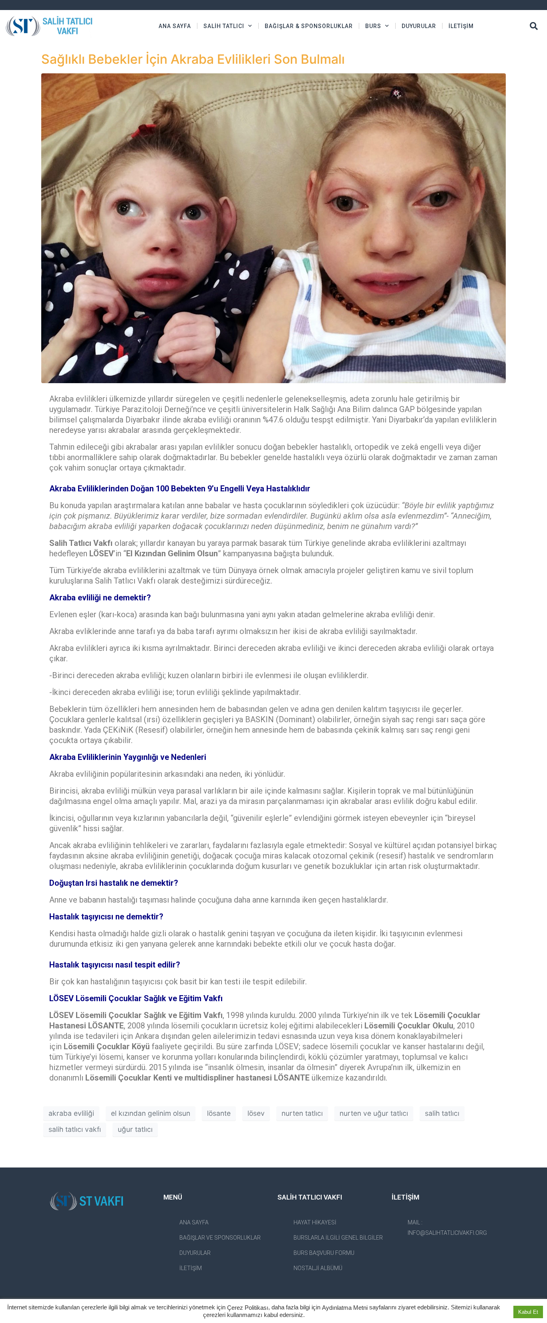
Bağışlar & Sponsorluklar (309, 26)
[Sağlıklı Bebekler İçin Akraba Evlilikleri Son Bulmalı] (273, 227)
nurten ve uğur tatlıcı (374, 1113)
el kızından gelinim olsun (150, 1113)
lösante (219, 1113)
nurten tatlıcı (302, 1113)
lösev (256, 1113)
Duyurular (419, 26)
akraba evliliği (71, 1113)
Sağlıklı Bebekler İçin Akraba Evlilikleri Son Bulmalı (193, 59)
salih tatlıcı (442, 1113)
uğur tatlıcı (135, 1129)
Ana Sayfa (175, 26)
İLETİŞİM (461, 26)
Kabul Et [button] (528, 1312)
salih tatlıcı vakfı (74, 1129)
